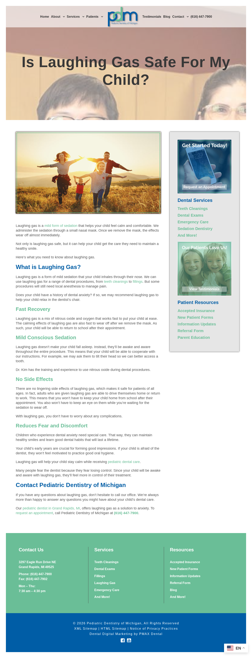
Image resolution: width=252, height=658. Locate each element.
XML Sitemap (85, 628)
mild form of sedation (60, 226)
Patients (92, 16)
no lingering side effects (50, 389)
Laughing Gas (104, 583)
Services (73, 16)
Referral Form (191, 331)
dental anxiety (79, 295)
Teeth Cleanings (193, 208)
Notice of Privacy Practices (154, 628)
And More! (187, 235)
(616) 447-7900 (201, 16)
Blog (166, 16)
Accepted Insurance (196, 311)
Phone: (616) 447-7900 (35, 574)
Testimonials (151, 16)
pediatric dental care (124, 462)
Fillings (99, 576)
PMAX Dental (151, 634)
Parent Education (194, 337)
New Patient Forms (195, 317)
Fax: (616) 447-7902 (33, 579)
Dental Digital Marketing (111, 634)
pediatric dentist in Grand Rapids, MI (51, 508)
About (55, 16)
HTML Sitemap (113, 628)
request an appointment (34, 513)
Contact (178, 16)
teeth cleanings (116, 282)
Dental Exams (190, 215)
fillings (138, 282)
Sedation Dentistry (195, 228)
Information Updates (197, 324)
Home (44, 16)
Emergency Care (193, 222)
